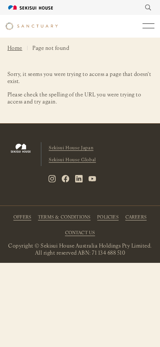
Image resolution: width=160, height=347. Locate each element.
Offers (22, 217)
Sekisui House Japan (71, 148)
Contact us (80, 233)
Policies (107, 217)
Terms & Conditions (64, 217)
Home (14, 48)
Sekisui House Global (72, 160)
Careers (136, 217)
